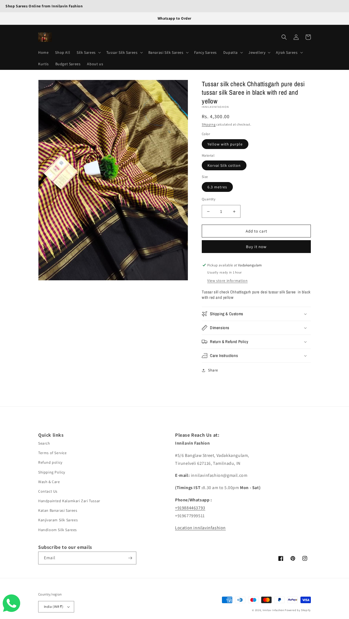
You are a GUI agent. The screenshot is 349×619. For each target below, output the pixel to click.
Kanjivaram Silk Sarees (58, 519)
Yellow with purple (225, 144)
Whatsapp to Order (174, 18)
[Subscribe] (130, 558)
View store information (227, 280)
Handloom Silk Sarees (57, 529)
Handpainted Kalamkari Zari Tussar (69, 500)
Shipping (209, 124)
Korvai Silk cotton (224, 165)
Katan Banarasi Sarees (57, 510)
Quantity (208, 199)
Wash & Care (49, 481)
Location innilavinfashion (200, 528)
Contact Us (48, 491)
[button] (88, 52)
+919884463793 (190, 508)
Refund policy (50, 462)
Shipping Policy (51, 472)
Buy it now (256, 246)
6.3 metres (217, 186)
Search (44, 443)
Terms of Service (52, 452)
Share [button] (213, 370)
